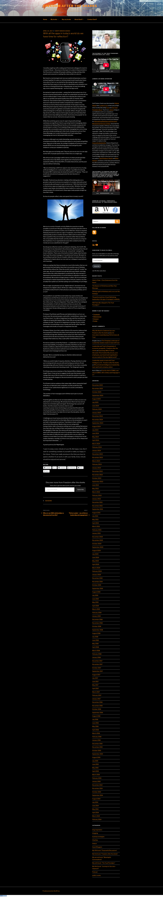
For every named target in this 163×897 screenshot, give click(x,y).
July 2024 (95, 430)
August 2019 (96, 592)
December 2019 (97, 578)
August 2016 (96, 716)
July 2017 (95, 678)
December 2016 (97, 702)
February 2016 (96, 737)
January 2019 (96, 616)
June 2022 (95, 485)
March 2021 (96, 526)
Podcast (95, 872)
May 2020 (95, 561)
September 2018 (97, 630)
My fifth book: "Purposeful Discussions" (104, 850)
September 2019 (97, 588)
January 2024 (96, 450)
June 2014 (95, 805)
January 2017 (96, 699)
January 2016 (96, 740)
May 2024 (95, 437)
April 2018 (95, 647)
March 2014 (96, 816)
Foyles (95, 321)
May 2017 (95, 685)
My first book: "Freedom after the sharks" (105, 854)
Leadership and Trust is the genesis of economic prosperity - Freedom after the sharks (105, 348)
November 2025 (97, 388)
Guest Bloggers (97, 847)
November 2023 (97, 457)
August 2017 (96, 675)
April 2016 (95, 730)
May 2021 (95, 519)
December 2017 (97, 661)
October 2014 (96, 792)
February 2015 (96, 778)
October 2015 (96, 750)
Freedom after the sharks (70, 6)
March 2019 (96, 609)
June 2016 (95, 723)
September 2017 (97, 671)
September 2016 (97, 712)
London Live (103, 105)
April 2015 (95, 771)
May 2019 (95, 602)
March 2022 (96, 492)
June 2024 (95, 433)
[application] (106, 65)
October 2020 (96, 544)
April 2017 (95, 688)
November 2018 (97, 623)
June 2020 (95, 557)
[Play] (94, 71)
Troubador (96, 314)
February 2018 (96, 654)
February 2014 (96, 819)
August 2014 (96, 799)
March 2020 (96, 568)
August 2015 (96, 757)
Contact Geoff (92, 19)
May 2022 (95, 488)
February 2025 (97, 409)
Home (45, 19)
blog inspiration (97, 830)
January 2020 (96, 574)
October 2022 (96, 478)
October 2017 (96, 668)
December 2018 (97, 619)
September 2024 (97, 423)
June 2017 (95, 681)
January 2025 (96, 413)
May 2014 (95, 809)
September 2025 (97, 395)
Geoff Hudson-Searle (62, 31)
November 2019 (97, 581)
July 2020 (95, 554)
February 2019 (96, 612)
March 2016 (96, 733)
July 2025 (95, 402)
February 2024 (97, 447)
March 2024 (96, 444)
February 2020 (97, 571)
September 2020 (97, 547)
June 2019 (95, 599)
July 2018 (95, 637)
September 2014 (97, 795)
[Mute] (115, 71)
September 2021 (97, 509)
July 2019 (95, 595)
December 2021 (97, 502)
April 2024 (95, 440)
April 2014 (95, 812)
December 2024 (97, 416)
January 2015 (96, 781)
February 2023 (97, 464)
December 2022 (97, 471)
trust (107, 107)
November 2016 (97, 706)
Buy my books (66, 19)
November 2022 (97, 475)
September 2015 (97, 754)
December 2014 (97, 785)
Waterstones (97, 317)
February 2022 (97, 495)
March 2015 (96, 774)
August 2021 (96, 513)
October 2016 (96, 709)
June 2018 (95, 640)
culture (111, 110)
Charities (95, 840)
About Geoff (78, 19)
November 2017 (97, 664)
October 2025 (96, 392)
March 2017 (96, 692)
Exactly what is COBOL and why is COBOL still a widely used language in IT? (106, 373)
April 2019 (95, 606)
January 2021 (96, 533)
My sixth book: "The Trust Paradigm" (103, 863)
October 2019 (96, 585)
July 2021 (95, 516)
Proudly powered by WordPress (51, 891)
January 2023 (96, 468)
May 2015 (95, 768)
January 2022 (96, 499)
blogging (49, 500)
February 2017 (96, 695)
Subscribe (80, 489)
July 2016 (95, 719)
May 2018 (95, 643)
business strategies (98, 836)
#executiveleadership (99, 143)
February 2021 (96, 530)
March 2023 (96, 461)
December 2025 (97, 385)
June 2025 (95, 406)
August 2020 (96, 550)
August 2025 (96, 399)
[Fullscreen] (118, 71)
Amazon (96, 319)
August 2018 (96, 633)
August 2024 (96, 426)
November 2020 (97, 540)
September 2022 (97, 481)
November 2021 (97, 506)
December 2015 (97, 743)
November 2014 (97, 788)
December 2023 (97, 454)
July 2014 (95, 802)
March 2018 (96, 650)
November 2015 (97, 747)
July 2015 (95, 761)
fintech (94, 843)
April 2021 (95, 523)
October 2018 (96, 626)
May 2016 (95, 726)
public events (96, 875)
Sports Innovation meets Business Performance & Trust (105, 335)
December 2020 (97, 537)
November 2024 (97, 419)
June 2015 (95, 764)
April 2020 (95, 564)
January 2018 (96, 657)
